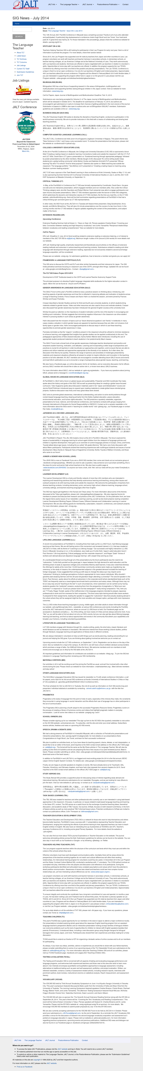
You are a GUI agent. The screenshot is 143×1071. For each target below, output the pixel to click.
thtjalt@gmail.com (66, 912)
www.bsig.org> (57, 91)
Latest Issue (21, 56)
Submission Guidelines (25, 72)
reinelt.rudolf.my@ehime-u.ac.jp (98, 688)
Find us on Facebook (24, 1066)
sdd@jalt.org (50, 747)
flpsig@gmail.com (86, 269)
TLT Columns (22, 62)
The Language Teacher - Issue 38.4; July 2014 (65, 31)
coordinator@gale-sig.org (78, 373)
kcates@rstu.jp (57, 409)
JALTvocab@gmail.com (71, 1013)
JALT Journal (87, 4)
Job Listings (21, 65)
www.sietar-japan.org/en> (100, 872)
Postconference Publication (107, 4)
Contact (125, 4)
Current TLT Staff (23, 68)
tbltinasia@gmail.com (90, 811)
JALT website (63, 1049)
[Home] (28, 4)
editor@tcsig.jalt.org (57, 950)
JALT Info (51, 4)
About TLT (20, 52)
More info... (26, 151)
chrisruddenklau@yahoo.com (117, 904)
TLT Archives (21, 59)
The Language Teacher (68, 4)
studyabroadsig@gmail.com (103, 782)
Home (17, 23)
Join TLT (20, 75)
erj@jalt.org (71, 238)
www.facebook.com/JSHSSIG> (55, 467)
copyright (36, 1059)
